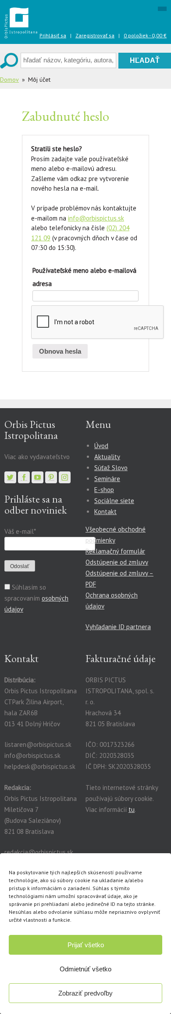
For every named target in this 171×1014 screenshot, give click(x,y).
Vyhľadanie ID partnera (118, 627)
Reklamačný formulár (115, 551)
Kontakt (105, 511)
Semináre (107, 478)
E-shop (104, 489)
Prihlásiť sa (52, 35)
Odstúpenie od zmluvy (117, 562)
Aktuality (107, 457)
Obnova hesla (60, 351)
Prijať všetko (86, 945)
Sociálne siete (114, 500)
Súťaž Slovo (111, 468)
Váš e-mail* (20, 531)
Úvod (101, 446)
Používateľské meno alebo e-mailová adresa (84, 277)
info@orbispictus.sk (96, 218)
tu (131, 809)
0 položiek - (145, 35)
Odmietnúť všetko (85, 969)
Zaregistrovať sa (94, 35)
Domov (9, 79)
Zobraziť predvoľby (85, 993)
